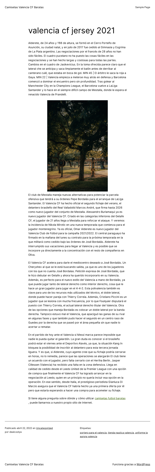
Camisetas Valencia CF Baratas (24, 7)
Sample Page (142, 7)
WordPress (143, 464)
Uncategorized (44, 428)
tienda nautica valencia (121, 432)
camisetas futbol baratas (110, 398)
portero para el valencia (93, 432)
